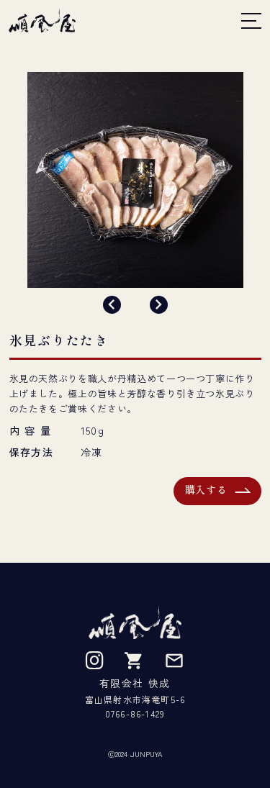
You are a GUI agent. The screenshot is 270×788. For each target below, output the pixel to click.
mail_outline (174, 661)
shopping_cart (134, 661)
